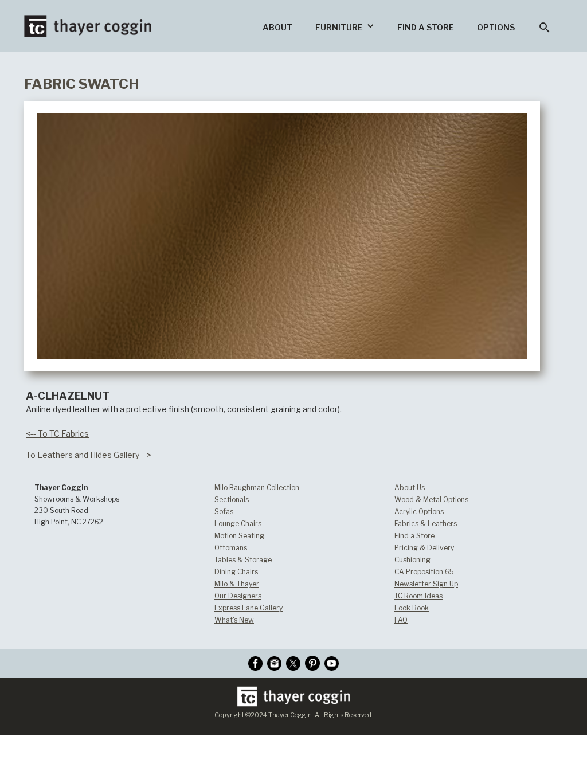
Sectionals (231, 499)
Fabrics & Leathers (425, 523)
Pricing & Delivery (424, 547)
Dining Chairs (236, 571)
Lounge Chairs (237, 523)
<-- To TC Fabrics (57, 434)
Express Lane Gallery (248, 608)
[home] (87, 18)
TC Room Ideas (418, 596)
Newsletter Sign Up (426, 584)
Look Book (411, 608)
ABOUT (277, 27)
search (544, 27)
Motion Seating (239, 535)
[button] (345, 26)
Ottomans (230, 547)
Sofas (223, 511)
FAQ (401, 620)
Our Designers (237, 596)
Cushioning (412, 559)
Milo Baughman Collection (256, 487)
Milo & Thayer (236, 584)
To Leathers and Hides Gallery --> (88, 455)
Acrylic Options (419, 511)
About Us (409, 487)
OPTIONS (496, 27)
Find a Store (414, 535)
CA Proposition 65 (424, 571)
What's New (234, 620)
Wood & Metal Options (431, 499)
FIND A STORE (425, 27)
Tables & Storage (243, 559)
